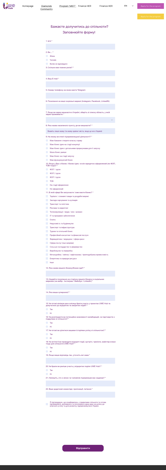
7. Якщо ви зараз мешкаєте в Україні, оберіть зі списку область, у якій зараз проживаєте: (78, 113)
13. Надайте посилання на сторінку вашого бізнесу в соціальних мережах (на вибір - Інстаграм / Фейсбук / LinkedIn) (75, 280)
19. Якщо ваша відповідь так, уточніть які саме (67, 355)
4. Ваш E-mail (52, 79)
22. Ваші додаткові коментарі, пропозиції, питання (68, 389)
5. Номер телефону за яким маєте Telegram (65, 90)
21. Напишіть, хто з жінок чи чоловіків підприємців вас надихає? (75, 378)
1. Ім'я (48, 41)
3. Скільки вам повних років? (59, 68)
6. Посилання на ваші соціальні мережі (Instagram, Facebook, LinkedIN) (77, 101)
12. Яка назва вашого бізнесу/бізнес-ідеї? (65, 268)
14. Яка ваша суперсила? (57, 292)
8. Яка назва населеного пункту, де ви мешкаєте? (68, 125)
